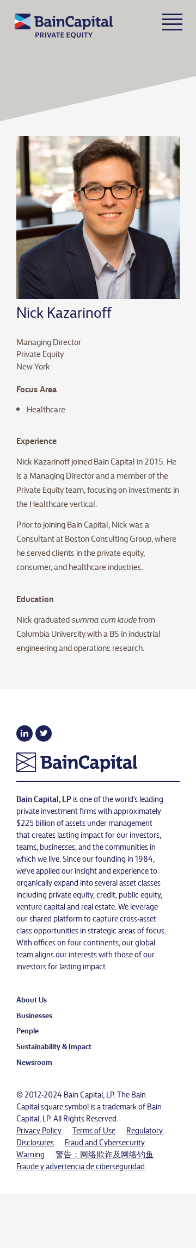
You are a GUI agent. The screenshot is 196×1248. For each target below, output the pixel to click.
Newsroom (34, 1062)
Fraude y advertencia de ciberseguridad (80, 1166)
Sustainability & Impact (53, 1046)
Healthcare (46, 409)
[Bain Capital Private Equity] (73, 29)
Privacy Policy (39, 1130)
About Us (31, 999)
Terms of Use (93, 1130)
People (27, 1030)
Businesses (34, 1015)
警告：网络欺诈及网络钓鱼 (105, 1154)
